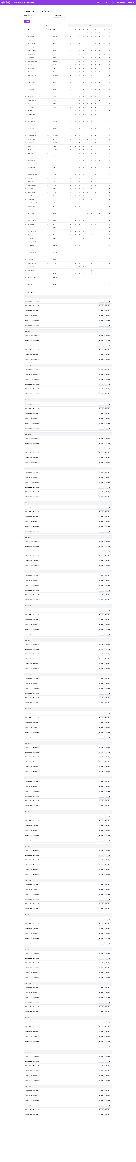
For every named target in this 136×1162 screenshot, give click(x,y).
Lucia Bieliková (31, 274)
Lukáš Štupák (31, 199)
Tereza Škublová (32, 50)
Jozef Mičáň (31, 284)
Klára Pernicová (31, 121)
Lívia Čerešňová (31, 217)
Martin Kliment (31, 86)
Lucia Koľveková (32, 242)
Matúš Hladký (31, 143)
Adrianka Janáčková (32, 171)
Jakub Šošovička (32, 75)
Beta (90, 26)
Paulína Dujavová (32, 93)
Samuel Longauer (32, 47)
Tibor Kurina (31, 72)
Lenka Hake (30, 238)
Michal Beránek (31, 167)
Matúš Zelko (31, 58)
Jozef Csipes (31, 249)
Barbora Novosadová (33, 174)
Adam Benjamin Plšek (33, 164)
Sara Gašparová (31, 210)
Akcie (106, 2)
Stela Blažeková (32, 231)
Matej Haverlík (31, 160)
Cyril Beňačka (31, 245)
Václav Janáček (31, 43)
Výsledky (25, 7)
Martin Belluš (31, 178)
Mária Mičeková (31, 281)
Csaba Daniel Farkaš (32, 61)
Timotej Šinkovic (32, 220)
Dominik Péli (31, 146)
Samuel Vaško (31, 224)
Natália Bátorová (32, 185)
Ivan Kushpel (31, 228)
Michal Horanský (32, 252)
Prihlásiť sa (131, 2)
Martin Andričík (31, 192)
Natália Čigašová (32, 263)
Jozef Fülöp (31, 213)
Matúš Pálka (31, 189)
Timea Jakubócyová (33, 132)
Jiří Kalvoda (31, 96)
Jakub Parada (31, 79)
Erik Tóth (30, 111)
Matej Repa (30, 259)
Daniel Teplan (31, 118)
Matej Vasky (31, 68)
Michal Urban (31, 128)
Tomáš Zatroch (31, 150)
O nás (112, 2)
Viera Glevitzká (31, 196)
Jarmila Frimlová (32, 277)
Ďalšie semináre (121, 2)
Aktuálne (99, 2)
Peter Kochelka (31, 114)
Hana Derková (31, 157)
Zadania (3, 7)
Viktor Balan (31, 125)
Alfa (46, 26)
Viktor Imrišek (31, 104)
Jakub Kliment (31, 139)
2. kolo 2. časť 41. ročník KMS (14, 7)
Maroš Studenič (31, 256)
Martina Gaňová (31, 206)
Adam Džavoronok (32, 65)
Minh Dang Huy (31, 267)
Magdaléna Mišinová (32, 40)
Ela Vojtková (31, 107)
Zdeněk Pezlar (31, 82)
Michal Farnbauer (32, 100)
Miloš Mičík (30, 153)
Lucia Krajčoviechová (33, 33)
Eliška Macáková (32, 135)
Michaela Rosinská (32, 203)
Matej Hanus (31, 36)
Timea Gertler (31, 270)
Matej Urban (31, 89)
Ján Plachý (30, 235)
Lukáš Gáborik (31, 54)
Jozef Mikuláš (31, 182)
